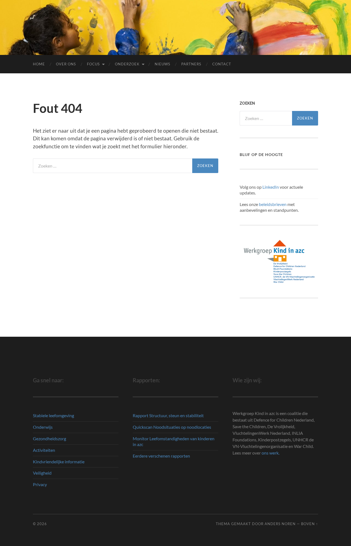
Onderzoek (127, 64)
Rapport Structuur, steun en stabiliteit (168, 415)
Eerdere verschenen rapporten (161, 455)
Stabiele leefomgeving (53, 415)
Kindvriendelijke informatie (58, 461)
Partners (191, 64)
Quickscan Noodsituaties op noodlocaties (172, 427)
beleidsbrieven (273, 204)
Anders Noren (280, 524)
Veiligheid (42, 472)
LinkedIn (270, 187)
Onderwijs (43, 427)
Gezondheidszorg (49, 438)
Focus (93, 64)
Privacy (40, 484)
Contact (221, 64)
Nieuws (162, 64)
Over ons (66, 64)
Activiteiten (44, 450)
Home (39, 64)
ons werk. (270, 452)
